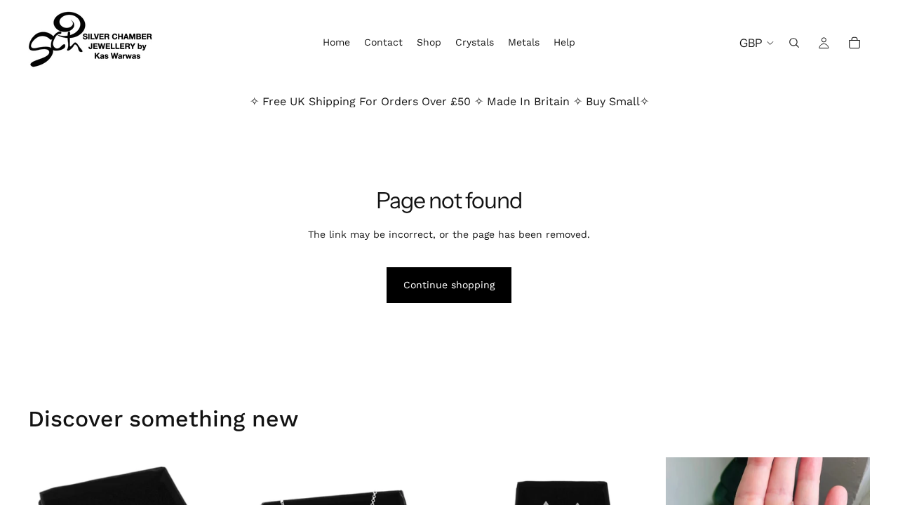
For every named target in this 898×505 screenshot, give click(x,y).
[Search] (794, 42)
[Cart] (854, 42)
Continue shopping (449, 284)
